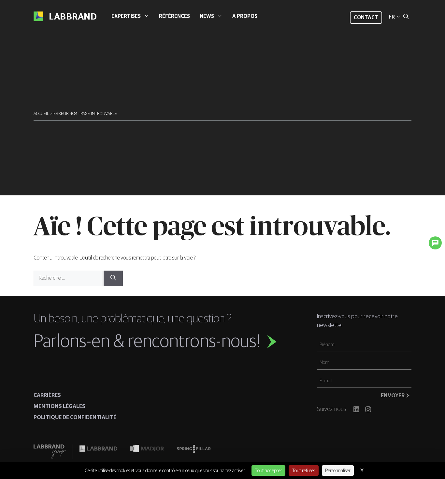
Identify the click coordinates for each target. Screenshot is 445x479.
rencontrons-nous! (194, 342)
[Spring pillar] (193, 451)
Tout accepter (268, 470)
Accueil (41, 113)
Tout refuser (303, 470)
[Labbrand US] (98, 451)
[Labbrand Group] (53, 451)
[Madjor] (146, 451)
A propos (244, 16)
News (207, 16)
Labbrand (73, 16)
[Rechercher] (113, 278)
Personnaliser (338, 470)
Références (174, 16)
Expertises (126, 16)
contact (366, 17)
